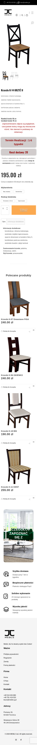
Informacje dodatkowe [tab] (16, 221)
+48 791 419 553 (11, 2)
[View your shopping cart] (27, 13)
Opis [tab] (4, 221)
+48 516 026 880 (10, 695)
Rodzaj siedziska (8, 197)
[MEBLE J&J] (18, 634)
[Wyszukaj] (22, 15)
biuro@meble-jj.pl (25, 2)
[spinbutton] (5, 208)
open (32, 22)
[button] (8, 208)
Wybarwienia (6, 188)
